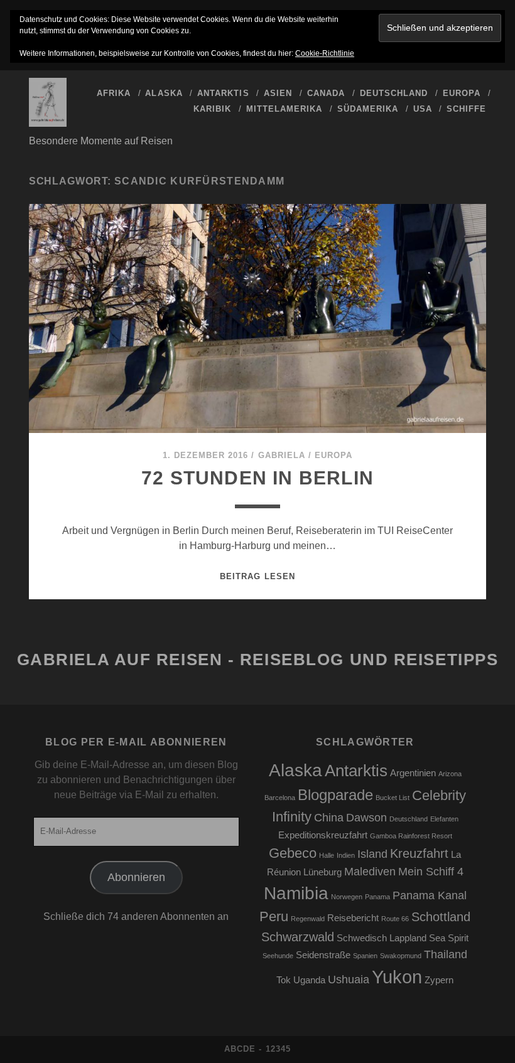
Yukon (397, 976)
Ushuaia (348, 979)
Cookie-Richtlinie (324, 53)
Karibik (212, 109)
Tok (283, 980)
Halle (326, 855)
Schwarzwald (297, 937)
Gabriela (281, 455)
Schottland (440, 917)
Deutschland (394, 93)
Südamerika (367, 109)
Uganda (309, 980)
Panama (377, 896)
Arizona (450, 773)
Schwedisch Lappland (381, 938)
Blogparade (335, 794)
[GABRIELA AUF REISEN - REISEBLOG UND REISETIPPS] (48, 121)
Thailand (445, 954)
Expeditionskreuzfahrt (322, 835)
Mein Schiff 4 (431, 871)
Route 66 (395, 918)
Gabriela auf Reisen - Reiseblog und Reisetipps (258, 659)
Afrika (114, 93)
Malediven (370, 871)
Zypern (439, 980)
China (329, 817)
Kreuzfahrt (419, 853)
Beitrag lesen (257, 576)
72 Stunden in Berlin (257, 477)
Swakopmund (400, 955)
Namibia (296, 893)
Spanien (365, 955)
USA (422, 109)
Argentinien (413, 773)
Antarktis (223, 93)
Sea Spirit (449, 938)
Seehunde (278, 955)
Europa (461, 93)
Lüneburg (322, 872)
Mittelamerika (284, 109)
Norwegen (346, 896)
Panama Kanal (430, 895)
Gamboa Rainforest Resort (411, 836)
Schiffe (466, 109)
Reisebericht (353, 918)
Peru (273, 916)
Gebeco (293, 853)
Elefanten (444, 819)
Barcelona (279, 797)
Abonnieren (136, 877)
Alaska (163, 93)
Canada (326, 93)
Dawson (366, 817)
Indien (346, 855)
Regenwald (308, 918)
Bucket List (392, 797)
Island (372, 854)
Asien (278, 93)
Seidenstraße (323, 955)
